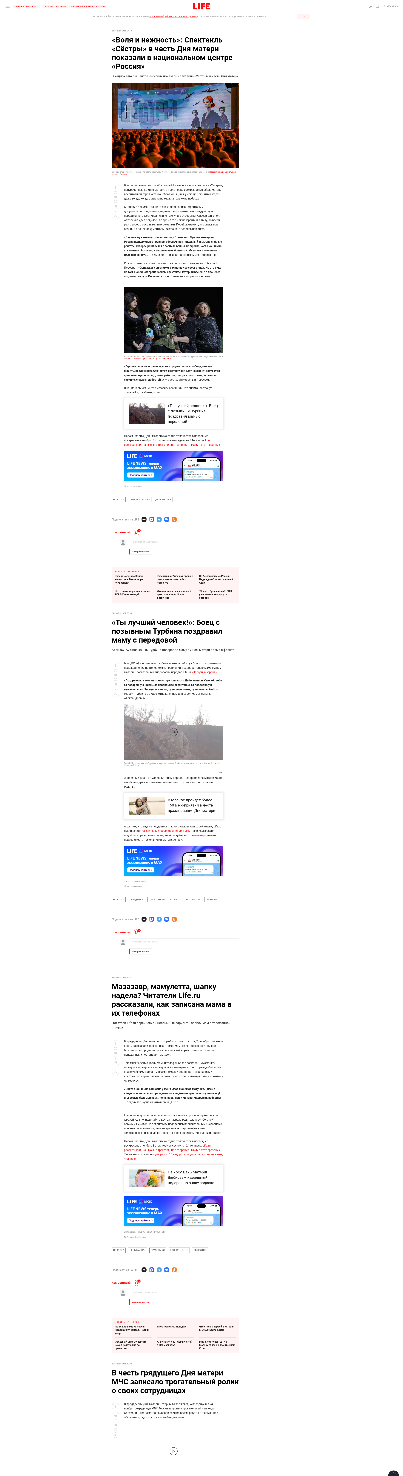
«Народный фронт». (204, 672)
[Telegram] (159, 519)
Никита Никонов (134, 486)
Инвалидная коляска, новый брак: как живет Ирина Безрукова (174, 594)
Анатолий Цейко (134, 886)
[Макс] (151, 519)
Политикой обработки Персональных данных (173, 16)
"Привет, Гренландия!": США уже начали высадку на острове (215, 594)
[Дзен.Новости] (144, 519)
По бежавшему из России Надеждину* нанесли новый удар (216, 579)
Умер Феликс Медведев (171, 1326)
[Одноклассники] (174, 519)
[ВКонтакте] (167, 519)
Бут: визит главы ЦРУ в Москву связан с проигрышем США (217, 1345)
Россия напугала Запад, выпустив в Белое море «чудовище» (129, 579)
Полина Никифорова (136, 1237)
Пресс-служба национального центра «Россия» (149, 358)
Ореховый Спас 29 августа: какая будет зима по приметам (131, 1345)
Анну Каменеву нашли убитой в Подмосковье (174, 1343)
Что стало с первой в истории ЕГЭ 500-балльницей (132, 592)
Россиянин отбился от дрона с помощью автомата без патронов (175, 579)
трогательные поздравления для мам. (165, 831)
